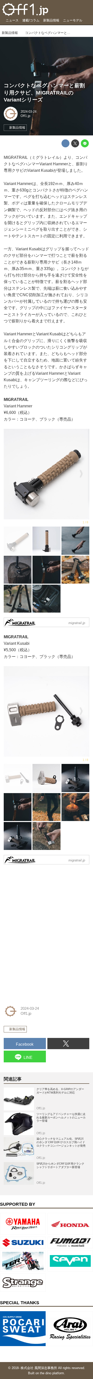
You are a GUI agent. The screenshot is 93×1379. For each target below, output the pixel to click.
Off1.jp (25, 116)
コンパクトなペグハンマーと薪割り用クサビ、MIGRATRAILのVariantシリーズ (44, 92)
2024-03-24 (28, 111)
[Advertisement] (41, 899)
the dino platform (52, 1373)
